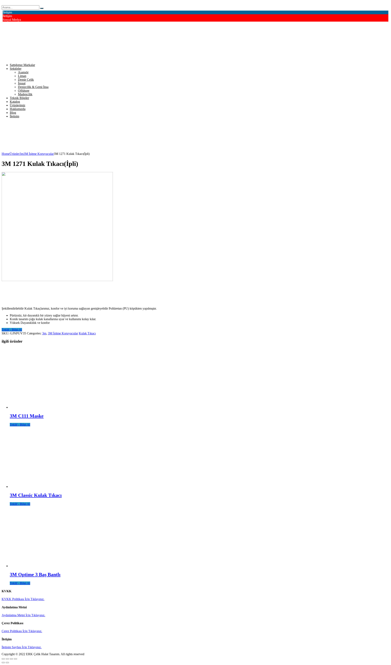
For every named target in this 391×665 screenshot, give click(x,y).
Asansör (23, 72)
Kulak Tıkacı (87, 333)
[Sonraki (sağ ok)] (7, 662)
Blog (13, 112)
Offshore (23, 90)
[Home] (24, 150)
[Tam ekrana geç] (11, 658)
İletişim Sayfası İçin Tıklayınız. (22, 647)
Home (6, 153)
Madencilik (25, 94)
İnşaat (21, 83)
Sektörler (15, 68)
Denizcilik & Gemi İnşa (33, 87)
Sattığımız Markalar (22, 65)
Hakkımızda (17, 109)
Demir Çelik (26, 79)
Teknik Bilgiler (19, 98)
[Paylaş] (7, 658)
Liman (22, 76)
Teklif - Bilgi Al (12, 329)
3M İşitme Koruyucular (63, 333)
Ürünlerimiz (17, 105)
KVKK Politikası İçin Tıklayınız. (23, 599)
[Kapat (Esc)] (3, 658)
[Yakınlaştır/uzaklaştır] (15, 658)
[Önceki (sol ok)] (3, 662)
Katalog (15, 101)
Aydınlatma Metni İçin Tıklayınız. (23, 615)
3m (44, 333)
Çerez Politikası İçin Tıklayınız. (22, 631)
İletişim (14, 116)
